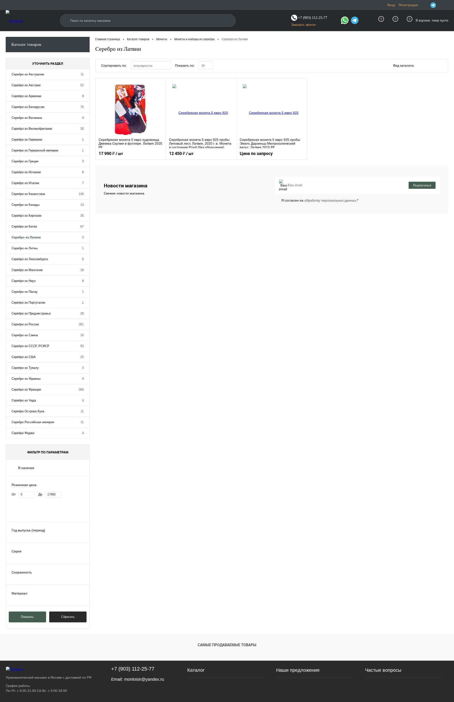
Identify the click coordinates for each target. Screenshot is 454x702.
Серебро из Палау (25, 291)
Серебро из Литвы (25, 248)
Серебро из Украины (26, 378)
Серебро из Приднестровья (31, 313)
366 (81, 389)
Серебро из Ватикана (27, 118)
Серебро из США (24, 357)
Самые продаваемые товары (227, 644)
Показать (27, 617)
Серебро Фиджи (23, 433)
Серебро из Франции (26, 389)
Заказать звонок (303, 24)
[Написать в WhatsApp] (345, 21)
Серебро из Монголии (27, 270)
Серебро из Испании (26, 172)
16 (82, 335)
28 (82, 313)
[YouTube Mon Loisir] (445, 5)
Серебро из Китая (24, 226)
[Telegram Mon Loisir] (433, 5)
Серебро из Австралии (28, 74)
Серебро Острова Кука (28, 411)
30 (82, 128)
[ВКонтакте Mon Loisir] (439, 5)
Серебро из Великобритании (32, 128)
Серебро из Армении (26, 96)
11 (82, 74)
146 (81, 194)
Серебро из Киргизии (26, 215)
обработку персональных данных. (330, 200)
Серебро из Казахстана (28, 194)
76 (82, 107)
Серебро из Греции (25, 161)
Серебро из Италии (25, 183)
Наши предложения (297, 670)
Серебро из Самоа (25, 335)
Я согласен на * (319, 200)
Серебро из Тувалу (25, 368)
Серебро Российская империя (33, 422)
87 (82, 226)
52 (82, 85)
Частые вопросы (383, 670)
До (40, 494)
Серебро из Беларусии (28, 107)
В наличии (26, 468)
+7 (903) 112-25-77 (132, 669)
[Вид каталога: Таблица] (441, 66)
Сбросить (68, 617)
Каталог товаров (26, 44)
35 (82, 215)
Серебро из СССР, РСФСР (30, 346)
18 (82, 270)
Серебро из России (25, 324)
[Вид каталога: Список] (431, 66)
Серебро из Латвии (26, 237)
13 (82, 205)
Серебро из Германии (27, 139)
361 (81, 324)
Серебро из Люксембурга (30, 259)
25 (82, 357)
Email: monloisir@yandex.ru (137, 679)
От (14, 494)
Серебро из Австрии (26, 85)
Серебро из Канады (25, 205)
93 (82, 346)
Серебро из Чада (24, 400)
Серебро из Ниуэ (24, 281)
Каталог (196, 670)
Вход (391, 5)
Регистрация (408, 5)
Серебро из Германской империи (35, 150)
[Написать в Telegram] (354, 21)
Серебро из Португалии (28, 302)
